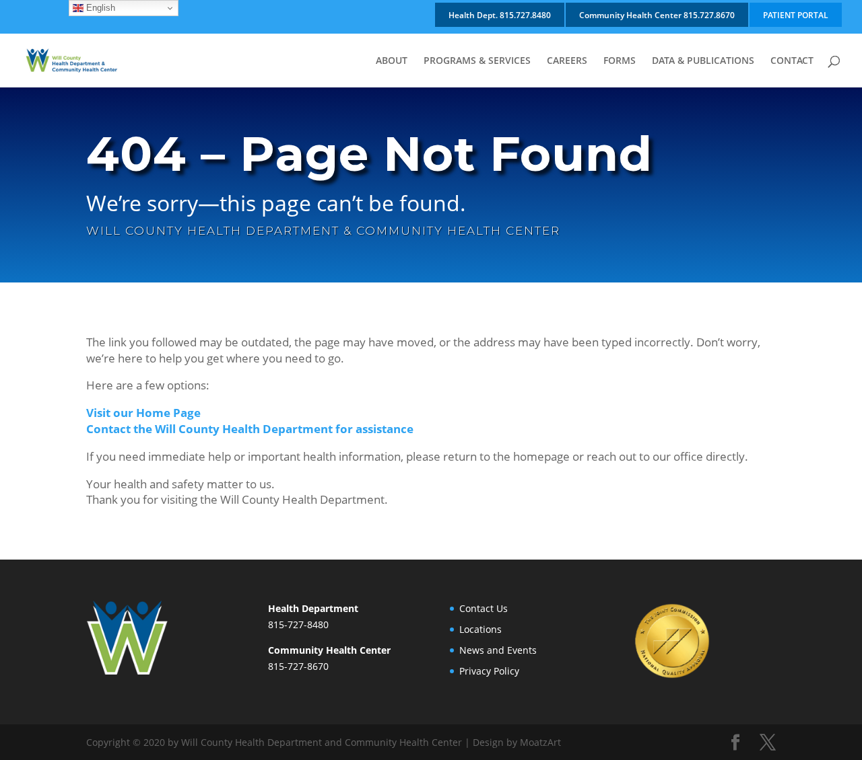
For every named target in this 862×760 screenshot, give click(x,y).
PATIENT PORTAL (795, 15)
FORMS (619, 61)
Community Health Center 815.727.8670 (657, 15)
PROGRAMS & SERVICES (477, 61)
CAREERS (567, 61)
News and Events (498, 650)
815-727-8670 (298, 666)
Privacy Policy (489, 670)
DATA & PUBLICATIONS (703, 61)
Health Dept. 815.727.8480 (500, 15)
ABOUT (391, 61)
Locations (480, 629)
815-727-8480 (298, 624)
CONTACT (792, 61)
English (99, 8)
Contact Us (483, 608)
